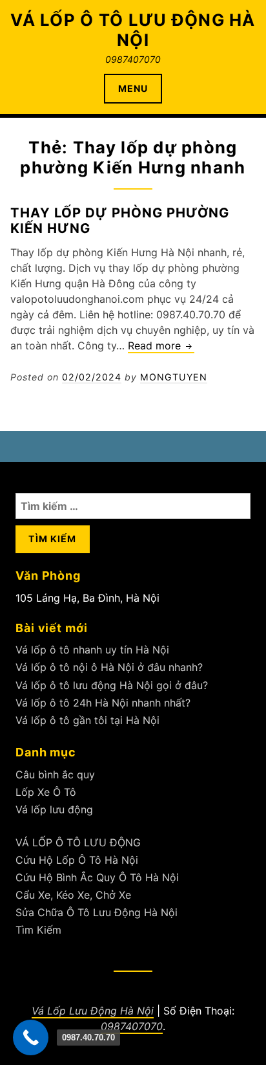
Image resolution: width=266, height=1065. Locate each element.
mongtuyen (173, 376)
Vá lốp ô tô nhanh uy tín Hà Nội (92, 649)
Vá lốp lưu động (54, 809)
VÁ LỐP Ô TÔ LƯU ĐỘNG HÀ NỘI (132, 30)
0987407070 (132, 1026)
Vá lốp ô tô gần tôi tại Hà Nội (87, 720)
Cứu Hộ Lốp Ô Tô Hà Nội (76, 859)
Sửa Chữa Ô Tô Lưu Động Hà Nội (96, 912)
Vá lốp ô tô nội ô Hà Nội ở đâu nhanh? (109, 667)
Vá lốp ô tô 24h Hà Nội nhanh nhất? (102, 702)
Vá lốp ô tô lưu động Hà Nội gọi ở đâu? (111, 685)
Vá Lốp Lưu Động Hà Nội (93, 1010)
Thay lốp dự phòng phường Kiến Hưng (119, 220)
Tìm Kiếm (38, 929)
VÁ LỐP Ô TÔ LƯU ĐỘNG (78, 842)
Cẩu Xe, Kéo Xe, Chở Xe (73, 894)
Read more (161, 346)
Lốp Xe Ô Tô (45, 791)
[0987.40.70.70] (30, 1037)
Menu (133, 88)
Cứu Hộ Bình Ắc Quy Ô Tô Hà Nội (97, 877)
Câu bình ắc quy (55, 774)
